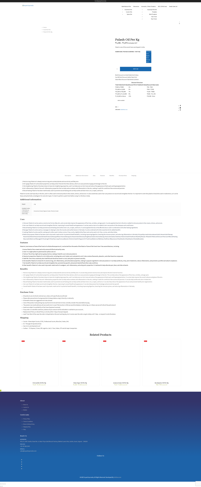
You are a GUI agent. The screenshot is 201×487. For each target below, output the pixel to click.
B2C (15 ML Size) (162, 6)
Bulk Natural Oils (126, 6)
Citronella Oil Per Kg (39, 383)
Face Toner (154, 19)
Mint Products (153, 14)
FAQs (24, 429)
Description (68, 175)
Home (45, 27)
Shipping (133, 175)
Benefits (112, 175)
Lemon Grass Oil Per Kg (120, 383)
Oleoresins (136, 6)
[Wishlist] (179, 21)
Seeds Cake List (173, 6)
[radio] (148, 53)
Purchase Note (123, 175)
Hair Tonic (154, 17)
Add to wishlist (120, 100)
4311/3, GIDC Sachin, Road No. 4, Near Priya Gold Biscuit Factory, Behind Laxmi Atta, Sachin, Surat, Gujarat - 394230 (53, 441)
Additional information (82, 175)
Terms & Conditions (28, 421)
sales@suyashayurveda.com (28, 451)
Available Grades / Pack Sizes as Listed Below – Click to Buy (127, 51)
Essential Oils (128, 9)
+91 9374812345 (25, 446)
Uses (94, 175)
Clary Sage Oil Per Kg (80, 383)
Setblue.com (117, 477)
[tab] (68, 176)
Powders (154, 12)
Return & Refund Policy (29, 424)
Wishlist (25, 410)
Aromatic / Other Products (148, 6)
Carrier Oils (129, 12)
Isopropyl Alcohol (152, 9)
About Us (25, 404)
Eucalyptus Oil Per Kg (162, 383)
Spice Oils (129, 14)
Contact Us (26, 407)
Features (102, 175)
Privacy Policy (26, 419)
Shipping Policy (27, 427)
